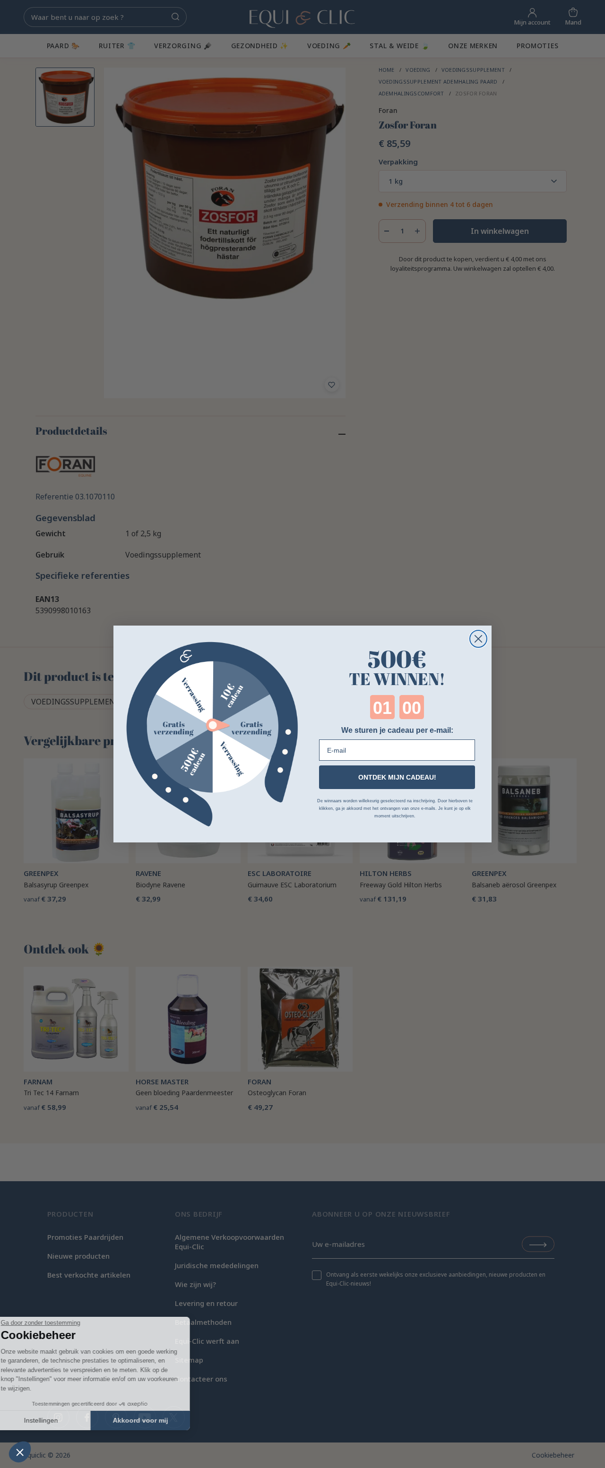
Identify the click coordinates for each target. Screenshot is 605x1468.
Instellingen (59, 1420)
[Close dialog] (478, 638)
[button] (20, 1452)
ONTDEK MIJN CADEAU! (397, 777)
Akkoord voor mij (158, 1420)
